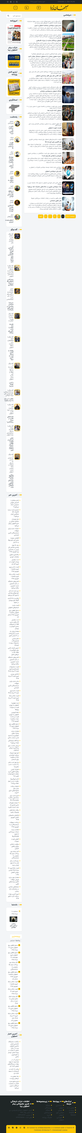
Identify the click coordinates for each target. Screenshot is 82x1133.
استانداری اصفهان (60, 1106)
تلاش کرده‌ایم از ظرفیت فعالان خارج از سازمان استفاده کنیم (10, 444)
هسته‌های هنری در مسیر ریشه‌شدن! (10, 419)
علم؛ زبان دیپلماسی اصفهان (53, 171)
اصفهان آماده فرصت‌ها (54, 110)
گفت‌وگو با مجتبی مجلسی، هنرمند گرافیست (10, 317)
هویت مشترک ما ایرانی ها (10, 145)
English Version (72, 1113)
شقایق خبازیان (11, 172)
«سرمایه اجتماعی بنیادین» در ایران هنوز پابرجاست (10, 306)
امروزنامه (13, 20)
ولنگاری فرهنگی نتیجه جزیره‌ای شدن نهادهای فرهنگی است (10, 481)
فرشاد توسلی (11, 138)
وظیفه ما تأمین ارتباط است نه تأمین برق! (10, 355)
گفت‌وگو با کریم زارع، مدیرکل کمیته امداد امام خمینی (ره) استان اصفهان (10, 271)
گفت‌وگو (14, 229)
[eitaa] (16, 2)
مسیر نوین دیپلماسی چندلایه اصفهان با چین (47, 25)
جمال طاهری (11, 153)
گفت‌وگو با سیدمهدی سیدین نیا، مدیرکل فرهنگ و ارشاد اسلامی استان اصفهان (10, 463)
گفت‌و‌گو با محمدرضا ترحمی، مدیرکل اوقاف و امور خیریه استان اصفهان (10, 371)
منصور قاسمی (11, 201)
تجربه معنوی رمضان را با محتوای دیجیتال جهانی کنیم (44, 56)
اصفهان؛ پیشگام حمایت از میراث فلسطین (48, 40)
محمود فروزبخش (10, 122)
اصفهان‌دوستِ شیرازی (9, 221)
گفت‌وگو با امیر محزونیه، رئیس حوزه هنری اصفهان (10, 409)
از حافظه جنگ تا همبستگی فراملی (10, 194)
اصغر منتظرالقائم (10, 216)
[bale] (13, 1128)
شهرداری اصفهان (60, 1118)
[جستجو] (8, 16)
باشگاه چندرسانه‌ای (48, 1111)
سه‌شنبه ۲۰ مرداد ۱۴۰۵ (15, 912)
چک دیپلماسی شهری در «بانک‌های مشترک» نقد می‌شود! (44, 187)
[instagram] (13, 2)
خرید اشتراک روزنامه (47, 1116)
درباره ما (71, 1110)
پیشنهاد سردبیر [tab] (15, 940)
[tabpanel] (14, 986)
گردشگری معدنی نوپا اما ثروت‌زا (10, 208)
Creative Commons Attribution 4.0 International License (53, 1129)
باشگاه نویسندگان (48, 1106)
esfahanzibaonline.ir (45, 1128)
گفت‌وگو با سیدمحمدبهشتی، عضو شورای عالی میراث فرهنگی (8, 393)
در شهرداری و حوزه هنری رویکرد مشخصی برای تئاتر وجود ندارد (10, 254)
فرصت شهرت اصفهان (54, 128)
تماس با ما (70, 1108)
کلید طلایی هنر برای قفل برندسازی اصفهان (48, 76)
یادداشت (13, 116)
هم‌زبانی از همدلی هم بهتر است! (51, 156)
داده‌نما (14, 904)
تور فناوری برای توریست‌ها (53, 142)
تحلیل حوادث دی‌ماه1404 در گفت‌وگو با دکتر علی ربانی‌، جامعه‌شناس (10, 294)
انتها (40, 216)
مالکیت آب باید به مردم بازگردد (8, 400)
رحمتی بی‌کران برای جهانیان (13, 925)
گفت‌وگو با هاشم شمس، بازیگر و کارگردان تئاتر (11, 238)
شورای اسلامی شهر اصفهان (60, 1112)
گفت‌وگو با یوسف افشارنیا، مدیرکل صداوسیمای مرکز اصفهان (10, 430)
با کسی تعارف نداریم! (11, 384)
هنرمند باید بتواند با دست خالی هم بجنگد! (10, 328)
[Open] (15, 8)
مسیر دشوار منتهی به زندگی (10, 179)
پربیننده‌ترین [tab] (16, 936)
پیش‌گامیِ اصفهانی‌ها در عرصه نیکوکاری (10, 282)
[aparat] (7, 2)
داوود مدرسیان (11, 187)
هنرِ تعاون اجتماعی (55, 201)
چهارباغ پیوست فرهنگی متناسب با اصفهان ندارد (11, 162)
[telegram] (10, 2)
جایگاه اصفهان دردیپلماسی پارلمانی (50, 91)
